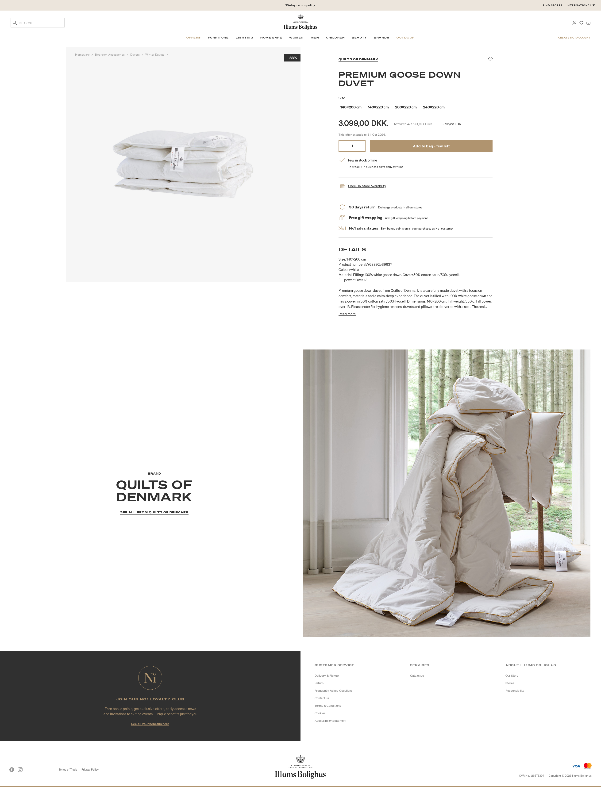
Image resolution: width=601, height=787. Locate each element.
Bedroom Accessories (110, 55)
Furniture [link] (218, 37)
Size (342, 98)
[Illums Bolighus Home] (300, 21)
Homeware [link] (271, 37)
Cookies (320, 713)
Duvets (135, 55)
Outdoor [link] (406, 37)
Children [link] (335, 37)
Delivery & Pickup (327, 676)
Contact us (322, 698)
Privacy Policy (90, 770)
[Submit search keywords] (15, 23)
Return (319, 683)
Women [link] (296, 37)
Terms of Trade (68, 770)
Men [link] (315, 37)
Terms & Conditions (328, 706)
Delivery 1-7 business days (300, 5)
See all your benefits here (150, 724)
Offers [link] (193, 37)
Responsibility (514, 691)
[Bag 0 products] (588, 22)
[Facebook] (11, 769)
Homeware (82, 55)
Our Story (511, 676)
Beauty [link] (359, 37)
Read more (347, 313)
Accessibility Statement (330, 721)
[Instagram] (20, 769)
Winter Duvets (155, 55)
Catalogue (417, 676)
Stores (509, 683)
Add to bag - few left (431, 146)
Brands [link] (381, 37)
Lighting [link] (244, 37)
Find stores (552, 5)
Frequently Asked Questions (333, 691)
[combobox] (38, 22)
